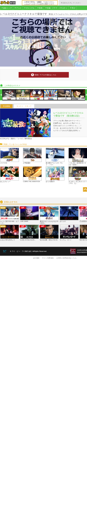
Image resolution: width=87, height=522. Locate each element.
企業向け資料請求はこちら (66, 258)
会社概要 (36, 258)
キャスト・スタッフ (24, 106)
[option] (9, 95)
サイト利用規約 (48, 258)
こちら (26, 4)
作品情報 (6, 106)
